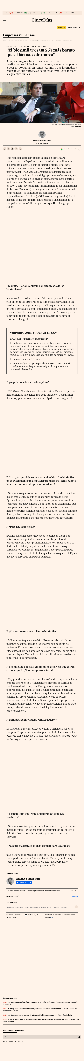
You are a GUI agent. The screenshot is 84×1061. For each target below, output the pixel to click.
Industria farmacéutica (32, 907)
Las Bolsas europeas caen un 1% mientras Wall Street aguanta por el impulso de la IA (40, 1015)
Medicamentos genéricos (14, 907)
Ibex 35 (6, 13)
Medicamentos (46, 907)
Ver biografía (21, 882)
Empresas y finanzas (19, 35)
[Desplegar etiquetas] (76, 906)
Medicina (63, 907)
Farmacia (56, 907)
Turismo (58, 41)
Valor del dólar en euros (73, 13)
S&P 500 (20, 13)
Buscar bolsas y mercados (13, 1031)
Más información (11, 917)
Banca (5, 41)
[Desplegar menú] (4, 20)
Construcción (34, 41)
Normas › (75, 896)
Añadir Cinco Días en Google (72, 149)
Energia (25, 41)
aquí (51, 917)
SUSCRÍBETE (61, 27)
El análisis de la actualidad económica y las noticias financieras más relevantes (35, 890)
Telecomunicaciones (15, 41)
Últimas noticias (68, 41)
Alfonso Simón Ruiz (42, 141)
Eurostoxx (12, 1041)
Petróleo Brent (36, 13)
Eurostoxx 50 (53, 13)
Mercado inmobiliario (47, 41)
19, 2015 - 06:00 (42, 143)
